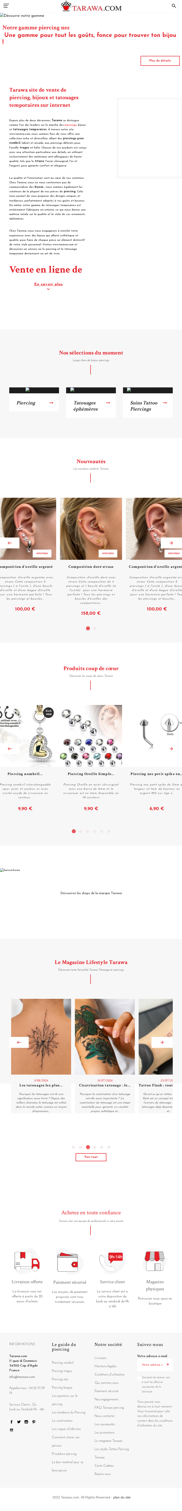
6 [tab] (108, 831)
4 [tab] (94, 831)
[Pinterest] (34, 1423)
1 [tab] (87, 628)
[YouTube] (11, 1431)
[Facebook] (11, 1423)
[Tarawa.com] (91, 6)
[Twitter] (19, 1423)
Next (171, 543)
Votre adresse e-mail (152, 1356)
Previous (9, 543)
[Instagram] (26, 1423)
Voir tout (91, 1157)
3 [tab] (87, 831)
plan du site (122, 1497)
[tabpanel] (91, 557)
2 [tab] (94, 628)
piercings (71, 125)
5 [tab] (101, 831)
